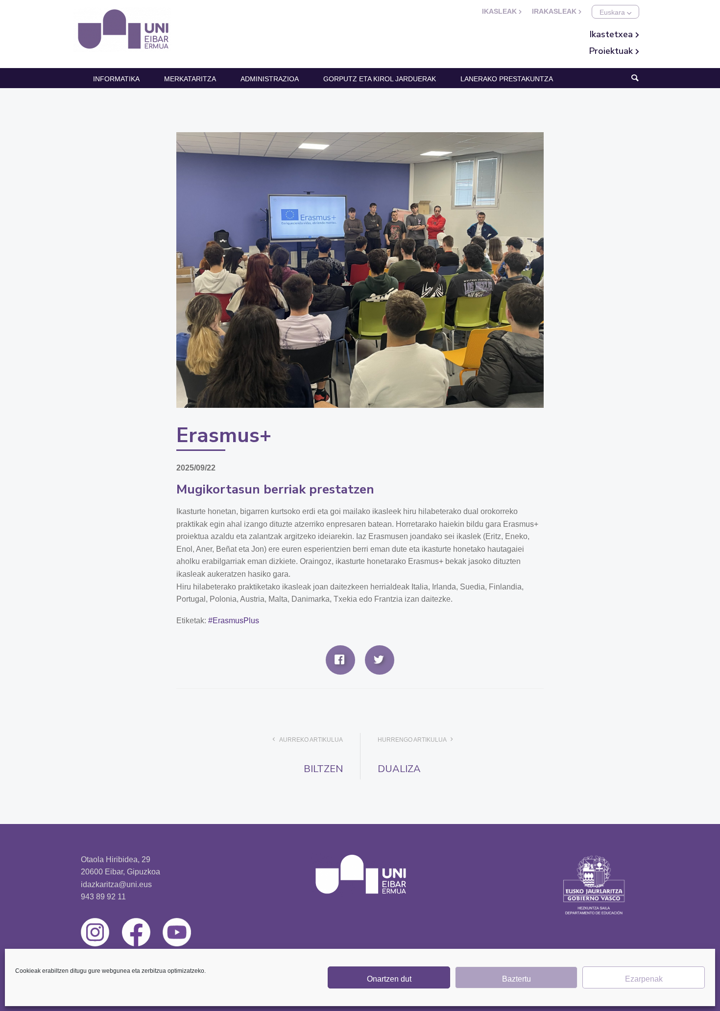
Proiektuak (612, 51)
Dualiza (399, 769)
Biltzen (323, 769)
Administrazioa (269, 79)
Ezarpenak (644, 979)
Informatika (116, 79)
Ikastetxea (612, 34)
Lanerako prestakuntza (506, 79)
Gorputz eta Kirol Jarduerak (379, 79)
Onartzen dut (389, 979)
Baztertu (516, 979)
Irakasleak (555, 11)
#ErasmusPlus (233, 620)
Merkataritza (190, 79)
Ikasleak (500, 11)
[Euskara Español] (615, 12)
